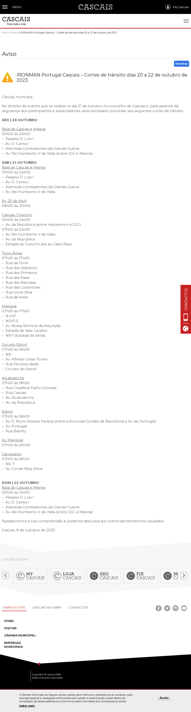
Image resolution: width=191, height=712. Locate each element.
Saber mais (27, 705)
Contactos (78, 607)
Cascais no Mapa (46, 607)
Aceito (164, 698)
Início (5, 32)
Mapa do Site (14, 607)
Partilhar (181, 63)
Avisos (14, 32)
